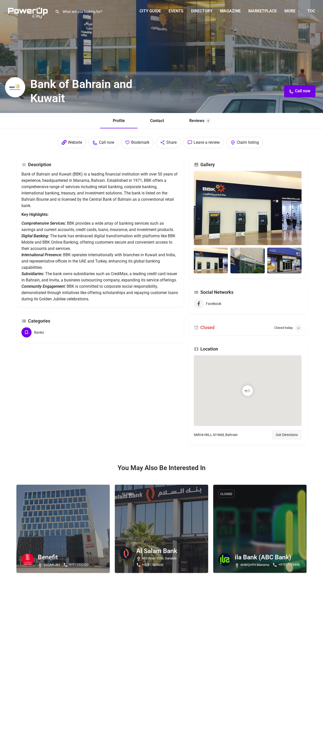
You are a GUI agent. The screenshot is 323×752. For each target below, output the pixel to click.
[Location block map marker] (247, 390)
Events (176, 11)
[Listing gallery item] (211, 260)
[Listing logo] (15, 87)
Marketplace (262, 11)
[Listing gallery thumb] (248, 208)
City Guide (150, 11)
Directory (201, 11)
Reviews (199, 120)
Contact (157, 120)
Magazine (230, 11)
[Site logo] (27, 11)
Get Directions (287, 435)
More (289, 11)
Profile (119, 120)
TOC (311, 11)
